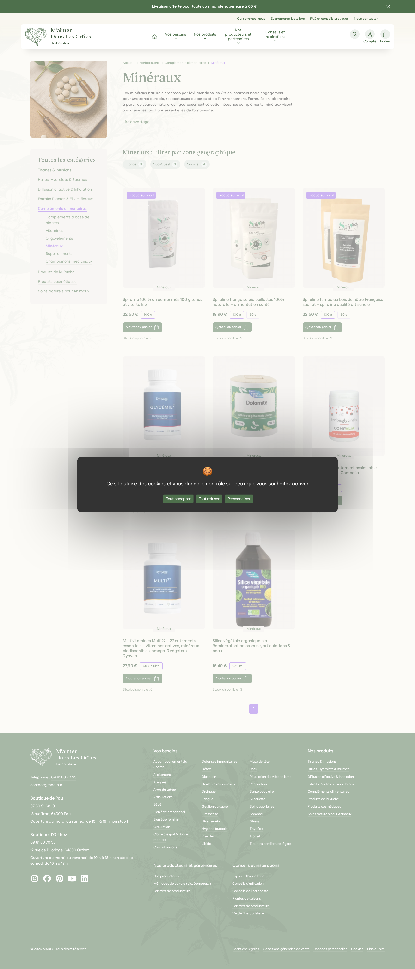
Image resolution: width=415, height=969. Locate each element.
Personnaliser (239, 499)
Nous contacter (366, 18)
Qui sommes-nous (251, 18)
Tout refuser (209, 499)
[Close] (388, 6)
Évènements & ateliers (288, 18)
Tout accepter (178, 499)
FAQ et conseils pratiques (329, 18)
